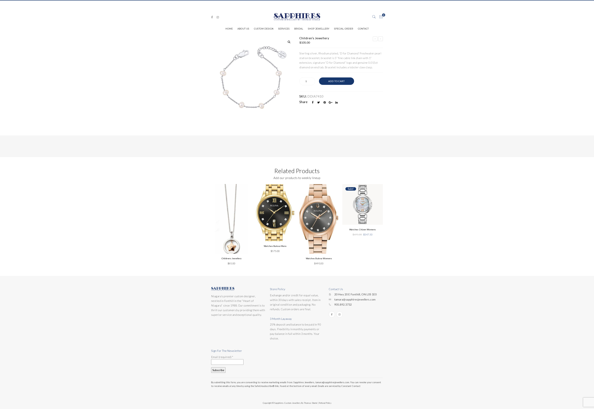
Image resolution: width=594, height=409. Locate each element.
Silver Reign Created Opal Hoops (375, 39)
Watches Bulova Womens (319, 258)
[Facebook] (212, 17)
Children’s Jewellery (381, 39)
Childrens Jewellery (231, 258)
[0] (381, 16)
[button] (289, 42)
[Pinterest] (324, 102)
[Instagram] (218, 17)
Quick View (246, 194)
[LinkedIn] (336, 102)
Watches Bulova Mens (275, 246)
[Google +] (330, 102)
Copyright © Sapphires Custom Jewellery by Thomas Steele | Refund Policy (297, 403)
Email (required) (222, 357)
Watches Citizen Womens (362, 229)
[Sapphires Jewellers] (297, 16)
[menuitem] (229, 28)
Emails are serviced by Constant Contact (339, 386)
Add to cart (336, 81)
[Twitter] (318, 102)
